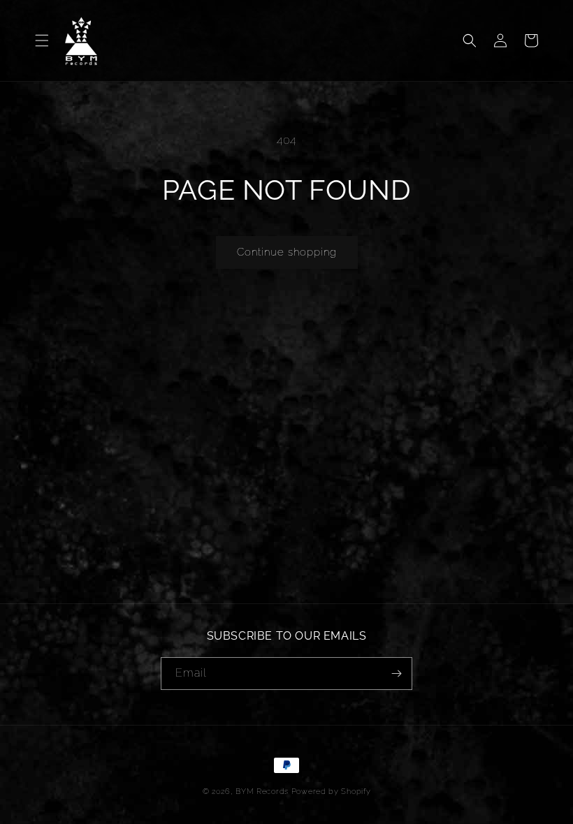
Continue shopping (287, 252)
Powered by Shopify (331, 791)
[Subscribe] (396, 673)
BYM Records (262, 791)
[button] (42, 40)
